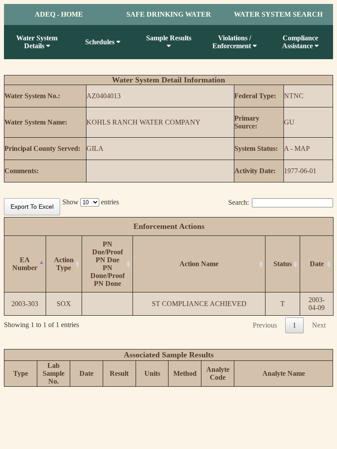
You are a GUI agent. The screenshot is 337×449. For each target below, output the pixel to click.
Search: (238, 202)
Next (319, 325)
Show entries (90, 202)
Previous (265, 325)
